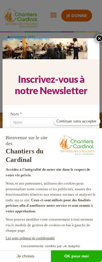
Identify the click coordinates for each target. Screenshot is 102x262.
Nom (16, 114)
